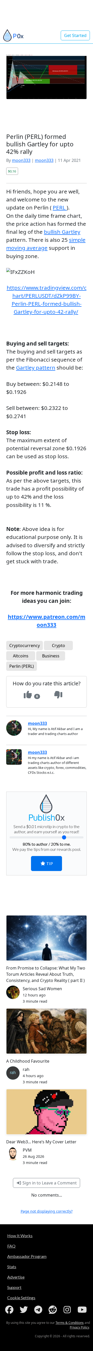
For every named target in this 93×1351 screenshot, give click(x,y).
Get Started (75, 35)
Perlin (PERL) (21, 666)
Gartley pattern (35, 367)
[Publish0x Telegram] (39, 1309)
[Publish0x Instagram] (68, 1309)
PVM (27, 1150)
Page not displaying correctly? (47, 1211)
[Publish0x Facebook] (10, 1309)
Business (50, 656)
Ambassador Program (27, 1256)
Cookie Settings (21, 1297)
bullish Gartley (62, 231)
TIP (49, 863)
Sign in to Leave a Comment (49, 1183)
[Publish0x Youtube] (82, 1309)
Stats (11, 1266)
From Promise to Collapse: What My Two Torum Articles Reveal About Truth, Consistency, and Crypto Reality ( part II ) (45, 974)
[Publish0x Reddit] (53, 1309)
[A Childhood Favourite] (46, 1031)
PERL (60, 207)
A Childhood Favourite (27, 1061)
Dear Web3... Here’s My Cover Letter (41, 1142)
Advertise (16, 1276)
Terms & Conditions (70, 1322)
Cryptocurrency (24, 645)
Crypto (58, 645)
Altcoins (20, 656)
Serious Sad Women (42, 989)
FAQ (11, 1245)
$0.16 (12, 171)
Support (14, 1287)
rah (26, 1069)
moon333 (21, 160)
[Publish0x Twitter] (24, 1309)
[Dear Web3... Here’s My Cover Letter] (46, 1112)
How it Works (20, 1235)
